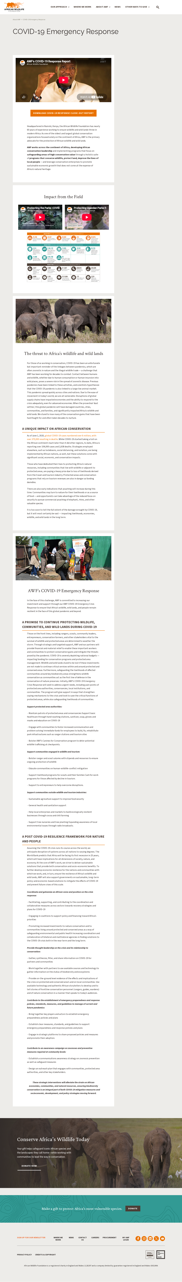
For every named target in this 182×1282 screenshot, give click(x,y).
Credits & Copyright (45, 1254)
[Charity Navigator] (150, 1254)
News (118, 6)
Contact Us (82, 1238)
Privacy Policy (24, 1254)
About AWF (102, 6)
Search (157, 7)
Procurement (109, 1237)
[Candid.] (160, 1254)
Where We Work (82, 6)
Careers (95, 1237)
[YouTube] (162, 1238)
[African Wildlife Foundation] (14, 7)
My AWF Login (125, 1238)
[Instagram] (144, 1238)
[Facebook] (138, 1238)
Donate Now (29, 1165)
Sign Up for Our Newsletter (31, 1237)
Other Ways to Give (136, 6)
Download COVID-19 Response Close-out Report (63, 113)
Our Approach (59, 6)
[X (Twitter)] (156, 1238)
